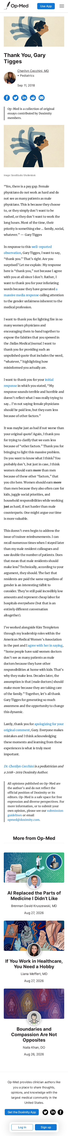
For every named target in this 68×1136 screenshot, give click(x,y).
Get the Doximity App (22, 1112)
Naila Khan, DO (34, 1047)
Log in (22, 1127)
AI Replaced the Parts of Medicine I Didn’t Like (34, 895)
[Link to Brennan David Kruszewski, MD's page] (34, 882)
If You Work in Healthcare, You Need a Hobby (34, 964)
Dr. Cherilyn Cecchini (19, 766)
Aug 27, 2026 (24, 912)
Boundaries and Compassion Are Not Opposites (34, 1035)
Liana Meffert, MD (34, 974)
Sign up (46, 1127)
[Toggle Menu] (61, 6)
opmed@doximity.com (23, 820)
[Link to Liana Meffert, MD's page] (34, 950)
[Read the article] (34, 867)
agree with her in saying (45, 645)
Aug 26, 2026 (24, 1054)
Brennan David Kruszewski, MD (34, 906)
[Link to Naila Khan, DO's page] (34, 1018)
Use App (46, 6)
